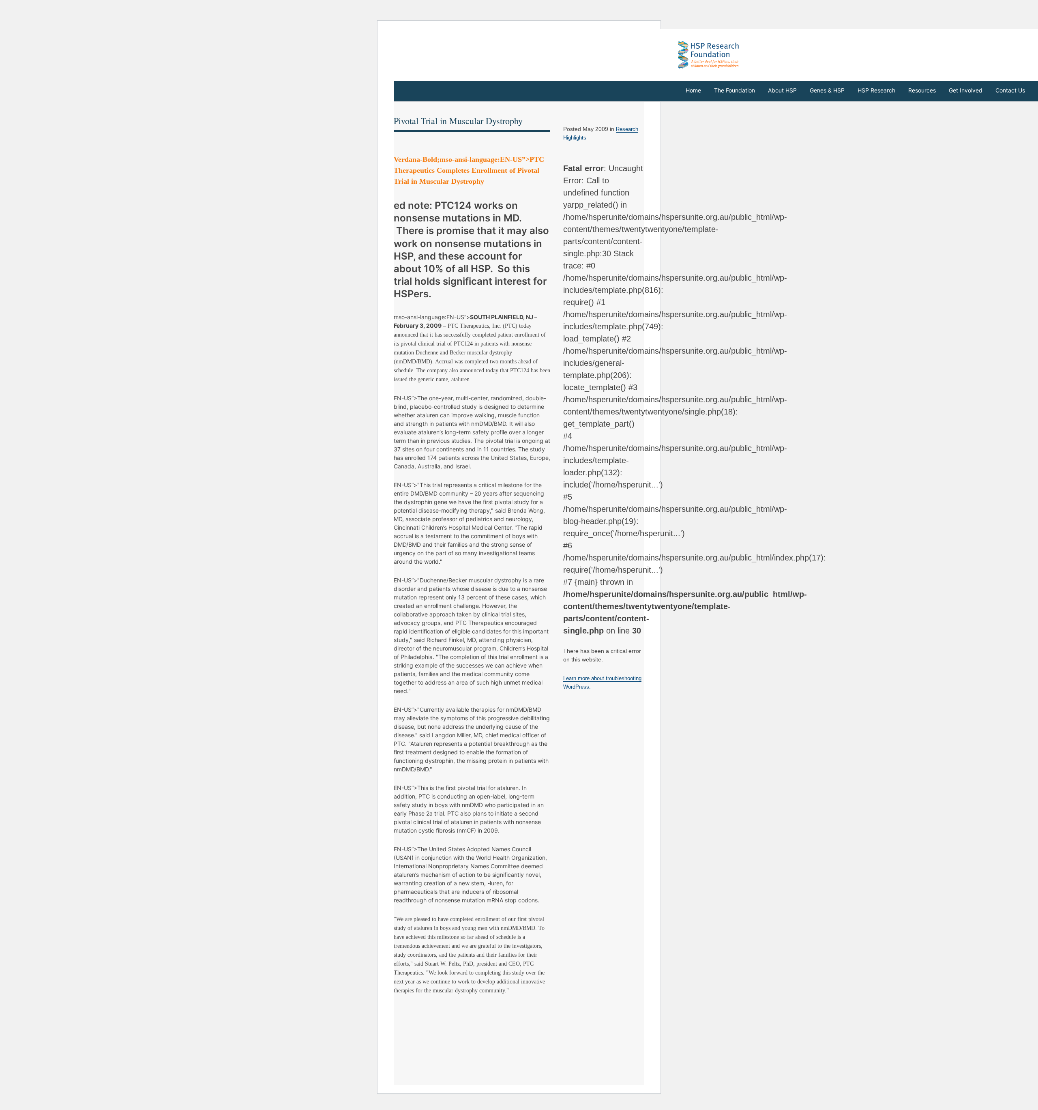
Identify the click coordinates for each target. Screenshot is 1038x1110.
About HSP (782, 90)
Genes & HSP (827, 90)
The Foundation (734, 90)
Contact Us (1010, 90)
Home (693, 90)
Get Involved (965, 90)
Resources (922, 90)
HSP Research (876, 90)
